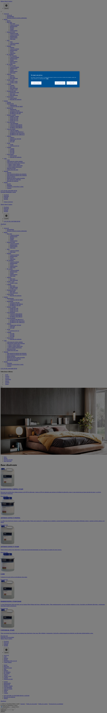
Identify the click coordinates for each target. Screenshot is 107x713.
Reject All (72, 82)
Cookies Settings (36, 82)
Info (47, 78)
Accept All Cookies (60, 82)
